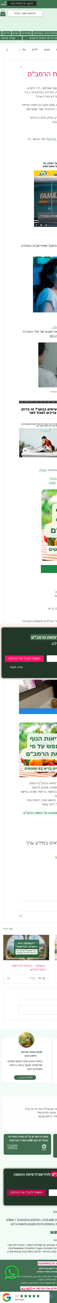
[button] (16, 667)
